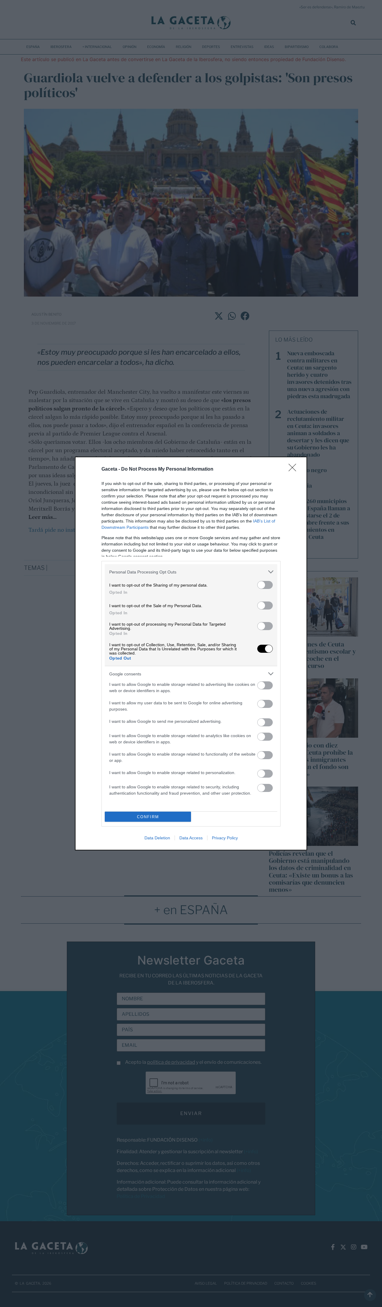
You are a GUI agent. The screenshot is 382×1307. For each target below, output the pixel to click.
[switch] (265, 585)
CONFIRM (148, 817)
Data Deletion (157, 837)
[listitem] (191, 572)
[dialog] (191, 653)
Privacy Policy (225, 837)
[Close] (294, 469)
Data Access (191, 837)
